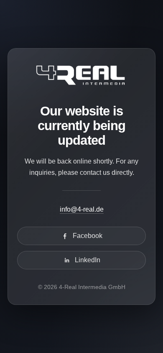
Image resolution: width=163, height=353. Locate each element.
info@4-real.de (82, 209)
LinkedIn (87, 259)
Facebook (87, 235)
